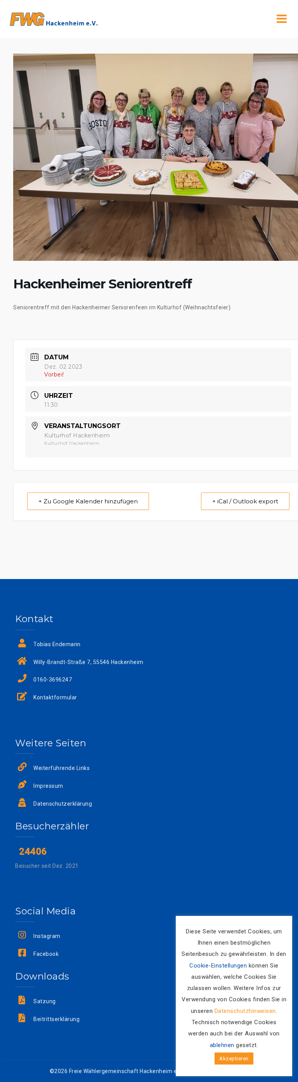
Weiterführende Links (61, 768)
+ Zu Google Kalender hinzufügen (88, 501)
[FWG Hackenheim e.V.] (53, 19)
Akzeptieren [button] (234, 1058)
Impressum (48, 786)
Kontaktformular (55, 697)
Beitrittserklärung (56, 1019)
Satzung (44, 1001)
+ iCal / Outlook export (245, 501)
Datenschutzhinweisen (245, 1010)
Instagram (47, 936)
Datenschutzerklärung (62, 804)
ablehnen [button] (222, 1045)
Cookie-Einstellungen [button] (218, 965)
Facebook (46, 954)
